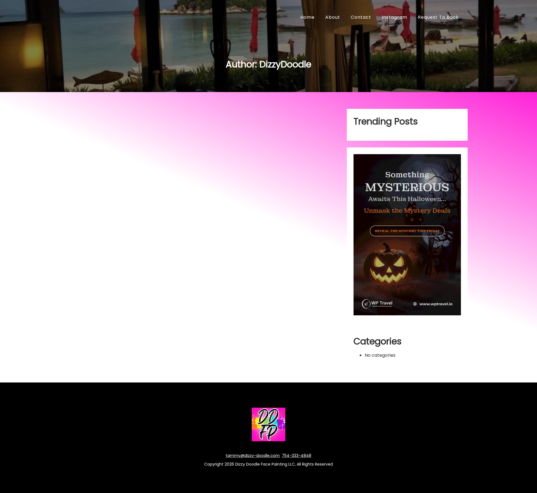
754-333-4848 (296, 455)
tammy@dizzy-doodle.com (253, 455)
